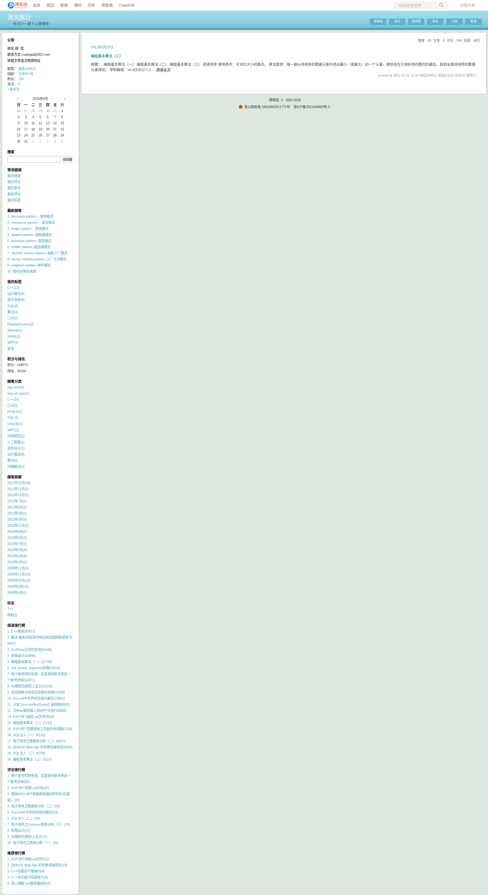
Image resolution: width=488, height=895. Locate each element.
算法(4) (12, 460)
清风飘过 (19, 17)
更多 (10, 349)
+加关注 (13, 89)
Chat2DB (126, 5)
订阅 (454, 21)
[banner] (15, 5)
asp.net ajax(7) (18, 393)
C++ (13, 288)
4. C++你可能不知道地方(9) (27, 877)
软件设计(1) (15, 448)
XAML (13, 336)
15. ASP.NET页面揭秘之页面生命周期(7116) (39, 729)
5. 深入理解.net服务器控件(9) (28, 883)
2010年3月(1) (17, 562)
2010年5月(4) (17, 550)
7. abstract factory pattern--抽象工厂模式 (37, 253)
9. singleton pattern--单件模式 (29, 265)
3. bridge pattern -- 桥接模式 (28, 229)
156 (21, 79)
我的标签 (14, 200)
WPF (13, 342)
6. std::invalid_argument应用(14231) (33, 668)
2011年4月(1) (17, 513)
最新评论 (14, 194)
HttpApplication (20, 324)
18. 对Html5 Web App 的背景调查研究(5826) (39, 747)
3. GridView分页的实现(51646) (29, 649)
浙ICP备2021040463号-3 (312, 107)
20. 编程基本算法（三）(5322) (29, 759)
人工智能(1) (15, 442)
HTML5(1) (14, 412)
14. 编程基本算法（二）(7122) (29, 723)
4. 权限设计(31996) (21, 656)
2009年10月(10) (18, 580)
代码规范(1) (15, 436)
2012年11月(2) (17, 489)
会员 (36, 5)
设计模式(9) (15, 454)
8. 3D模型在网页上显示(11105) (29, 686)
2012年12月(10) (18, 483)
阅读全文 (163, 70)
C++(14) (13, 399)
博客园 (378, 21)
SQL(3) (12, 418)
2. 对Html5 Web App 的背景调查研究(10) (37, 865)
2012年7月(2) (17, 501)
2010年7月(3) (17, 544)
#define (14, 330)
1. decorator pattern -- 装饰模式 (30, 216)
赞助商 (107, 5)
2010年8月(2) (17, 538)
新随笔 (416, 21)
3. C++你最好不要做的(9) (25, 871)
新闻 (64, 5)
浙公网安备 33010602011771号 (267, 107)
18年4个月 (26, 74)
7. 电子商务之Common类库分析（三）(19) (38, 824)
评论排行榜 (16, 770)
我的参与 (14, 188)
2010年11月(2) (17, 525)
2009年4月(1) (17, 593)
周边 (50, 5)
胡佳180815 (27, 69)
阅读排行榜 (16, 625)
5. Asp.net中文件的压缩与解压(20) (32, 812)
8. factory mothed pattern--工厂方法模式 (36, 259)
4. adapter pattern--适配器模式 (29, 235)
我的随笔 (14, 176)
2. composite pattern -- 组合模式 (31, 222)
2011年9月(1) (17, 507)
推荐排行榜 (16, 853)
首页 (397, 21)
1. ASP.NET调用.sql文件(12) (28, 859)
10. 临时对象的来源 (21, 271)
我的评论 (14, 182)
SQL (12, 306)
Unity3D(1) (15, 424)
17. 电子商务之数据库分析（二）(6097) (36, 741)
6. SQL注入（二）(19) (23, 818)
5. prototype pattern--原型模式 (29, 241)
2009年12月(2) (17, 568)
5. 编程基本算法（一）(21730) (29, 662)
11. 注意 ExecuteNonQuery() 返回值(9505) (38, 704)
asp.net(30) (15, 387)
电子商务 (15, 300)
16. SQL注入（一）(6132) (26, 735)
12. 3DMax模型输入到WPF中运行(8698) (36, 710)
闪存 (91, 5)
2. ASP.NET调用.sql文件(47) (28, 788)
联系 (435, 21)
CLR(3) (12, 405)
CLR (12, 318)
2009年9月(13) (17, 586)
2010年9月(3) (17, 532)
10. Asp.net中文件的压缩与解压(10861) (36, 698)
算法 (12, 312)
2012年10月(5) (17, 495)
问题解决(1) (15, 466)
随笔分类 (14, 381)
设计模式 (15, 294)
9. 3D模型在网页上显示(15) (27, 837)
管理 (473, 21)
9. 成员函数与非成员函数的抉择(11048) (36, 692)
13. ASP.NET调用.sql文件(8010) (30, 717)
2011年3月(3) (17, 519)
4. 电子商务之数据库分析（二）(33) (33, 806)
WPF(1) (13, 430)
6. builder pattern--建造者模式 (29, 247)
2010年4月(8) (17, 556)
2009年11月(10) (18, 574)
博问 (78, 5)
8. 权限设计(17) (18, 830)
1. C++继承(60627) (21, 631)
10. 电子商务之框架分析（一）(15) (32, 843)
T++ (10, 609)
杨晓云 (12, 615)
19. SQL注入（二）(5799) (26, 753)
